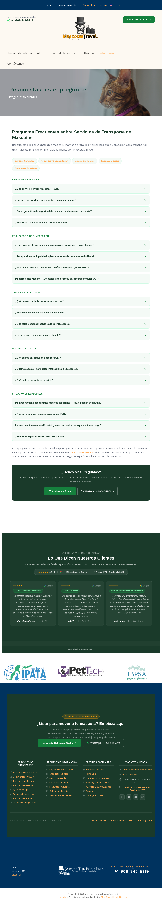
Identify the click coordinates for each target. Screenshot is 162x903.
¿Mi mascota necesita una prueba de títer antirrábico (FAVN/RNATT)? (53, 267)
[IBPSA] (136, 672)
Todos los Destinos (95, 769)
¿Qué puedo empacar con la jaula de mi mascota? (42, 323)
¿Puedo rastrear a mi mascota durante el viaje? (41, 222)
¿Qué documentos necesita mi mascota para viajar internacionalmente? (54, 245)
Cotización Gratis (61, 491)
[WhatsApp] (142, 797)
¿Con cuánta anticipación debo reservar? (38, 357)
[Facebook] (122, 797)
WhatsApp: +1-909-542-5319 (99, 491)
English (116, 4)
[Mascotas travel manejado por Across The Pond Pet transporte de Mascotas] (81, 870)
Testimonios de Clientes (60, 795)
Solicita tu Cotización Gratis (58, 743)
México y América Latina (97, 782)
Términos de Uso (117, 820)
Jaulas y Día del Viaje (85, 160)
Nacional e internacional (95, 4)
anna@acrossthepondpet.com (137, 769)
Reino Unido (92, 773)
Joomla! (63, 897)
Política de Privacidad (97, 820)
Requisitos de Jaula (58, 782)
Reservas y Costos (110, 160)
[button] (62, 53)
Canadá (89, 791)
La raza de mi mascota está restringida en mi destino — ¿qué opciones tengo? (58, 425)
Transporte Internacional (25, 772)
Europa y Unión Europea (97, 778)
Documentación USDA (23, 776)
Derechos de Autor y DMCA (140, 820)
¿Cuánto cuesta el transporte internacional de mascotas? (46, 369)
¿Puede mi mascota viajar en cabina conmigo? (40, 312)
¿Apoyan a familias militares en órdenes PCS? (40, 414)
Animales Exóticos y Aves (25, 793)
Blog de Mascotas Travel (61, 769)
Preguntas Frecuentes (60, 786)
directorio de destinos (82, 452)
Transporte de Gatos (23, 785)
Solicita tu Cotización (137, 19)
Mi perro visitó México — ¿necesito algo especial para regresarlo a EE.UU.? (57, 278)
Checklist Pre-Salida (58, 773)
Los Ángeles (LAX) (94, 795)
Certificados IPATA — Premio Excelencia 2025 (137, 789)
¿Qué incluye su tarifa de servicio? (34, 380)
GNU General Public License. (114, 897)
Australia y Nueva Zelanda (98, 786)
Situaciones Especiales (26, 168)
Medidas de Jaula (57, 778)
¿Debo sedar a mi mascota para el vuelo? (38, 335)
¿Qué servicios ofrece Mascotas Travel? (37, 188)
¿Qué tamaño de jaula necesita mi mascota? (39, 301)
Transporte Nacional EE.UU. (26, 798)
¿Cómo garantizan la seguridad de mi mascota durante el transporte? (53, 211)
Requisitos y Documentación (54, 160)
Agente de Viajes (21, 789)
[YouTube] (135, 797)
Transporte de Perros (23, 781)
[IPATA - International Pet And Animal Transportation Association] (25, 672)
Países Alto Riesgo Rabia (25, 802)
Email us (17, 874)
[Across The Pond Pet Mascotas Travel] (80, 28)
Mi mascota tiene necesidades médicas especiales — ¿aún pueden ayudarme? (58, 402)
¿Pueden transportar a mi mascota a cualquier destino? (45, 200)
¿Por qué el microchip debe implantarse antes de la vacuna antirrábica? (54, 256)
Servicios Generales (24, 160)
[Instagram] (128, 797)
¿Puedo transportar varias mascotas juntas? (39, 436)
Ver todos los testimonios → (81, 649)
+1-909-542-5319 (22, 20)
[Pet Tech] (81, 671)
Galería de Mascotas (59, 791)
